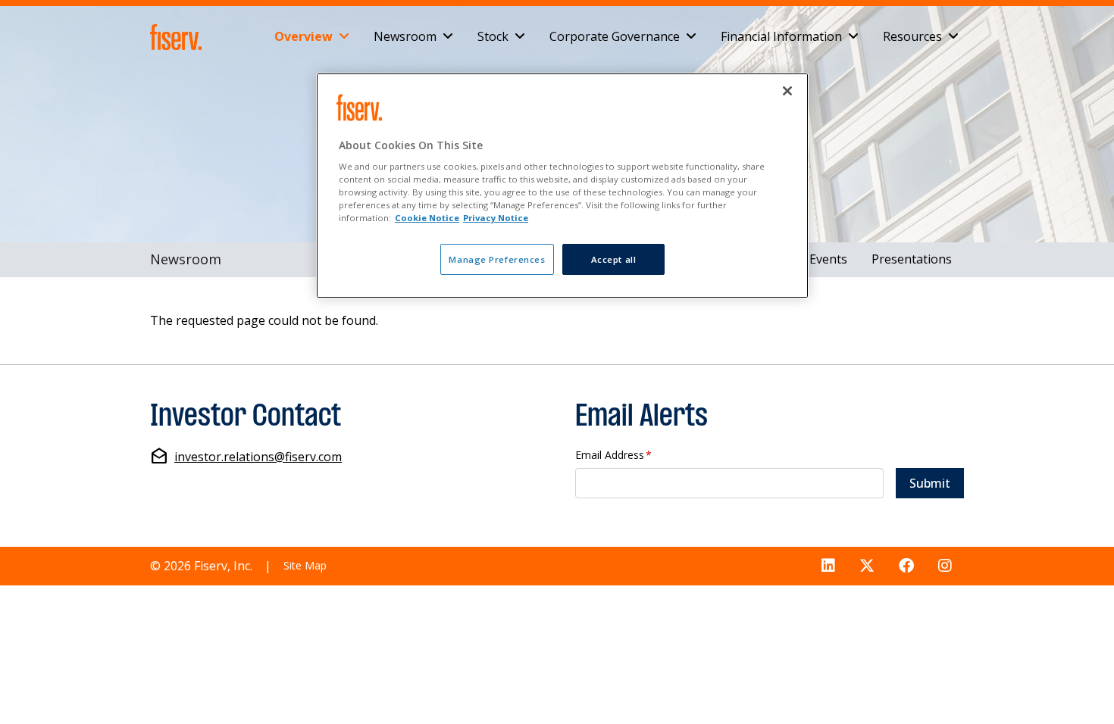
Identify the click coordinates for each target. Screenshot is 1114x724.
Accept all (614, 259)
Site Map (305, 565)
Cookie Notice (427, 217)
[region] (562, 186)
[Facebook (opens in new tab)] (906, 566)
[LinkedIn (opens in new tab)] (828, 566)
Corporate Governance (614, 36)
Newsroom (405, 36)
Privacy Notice (495, 217)
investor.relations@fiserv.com (258, 457)
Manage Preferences (497, 259)
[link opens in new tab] (179, 37)
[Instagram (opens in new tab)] (945, 566)
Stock (492, 36)
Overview (303, 36)
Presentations (911, 259)
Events (828, 259)
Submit (929, 483)
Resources (912, 36)
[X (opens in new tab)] (867, 566)
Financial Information (781, 36)
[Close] (787, 91)
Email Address (613, 455)
